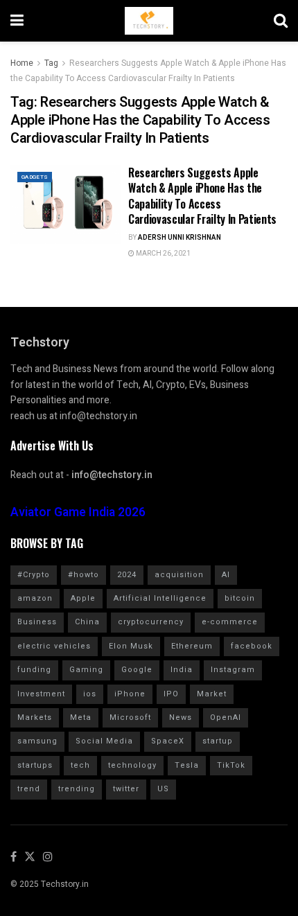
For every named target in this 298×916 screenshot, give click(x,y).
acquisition (179, 575)
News (180, 717)
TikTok (231, 765)
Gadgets (34, 177)
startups (35, 765)
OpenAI (225, 717)
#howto (83, 575)
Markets (34, 717)
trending (76, 789)
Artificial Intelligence (160, 598)
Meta (80, 717)
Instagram (233, 670)
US (163, 789)
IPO (171, 694)
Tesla (187, 765)
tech (80, 765)
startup (217, 741)
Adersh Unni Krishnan (179, 238)
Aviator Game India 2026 (78, 512)
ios (89, 694)
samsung (37, 741)
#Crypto (33, 575)
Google (136, 670)
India (181, 670)
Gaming (86, 670)
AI (226, 575)
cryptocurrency (151, 622)
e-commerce (230, 622)
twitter (126, 789)
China (87, 622)
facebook (251, 646)
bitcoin (240, 598)
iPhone (130, 694)
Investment (41, 694)
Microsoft (130, 717)
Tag (51, 63)
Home (21, 63)
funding (34, 670)
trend (28, 789)
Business (37, 622)
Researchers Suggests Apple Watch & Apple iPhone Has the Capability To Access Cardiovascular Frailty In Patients (202, 195)
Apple (83, 598)
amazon (35, 598)
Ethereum (192, 646)
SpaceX (167, 741)
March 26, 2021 (162, 253)
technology (132, 765)
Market (212, 694)
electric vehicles (54, 646)
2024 (127, 575)
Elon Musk (131, 646)
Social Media (104, 741)
